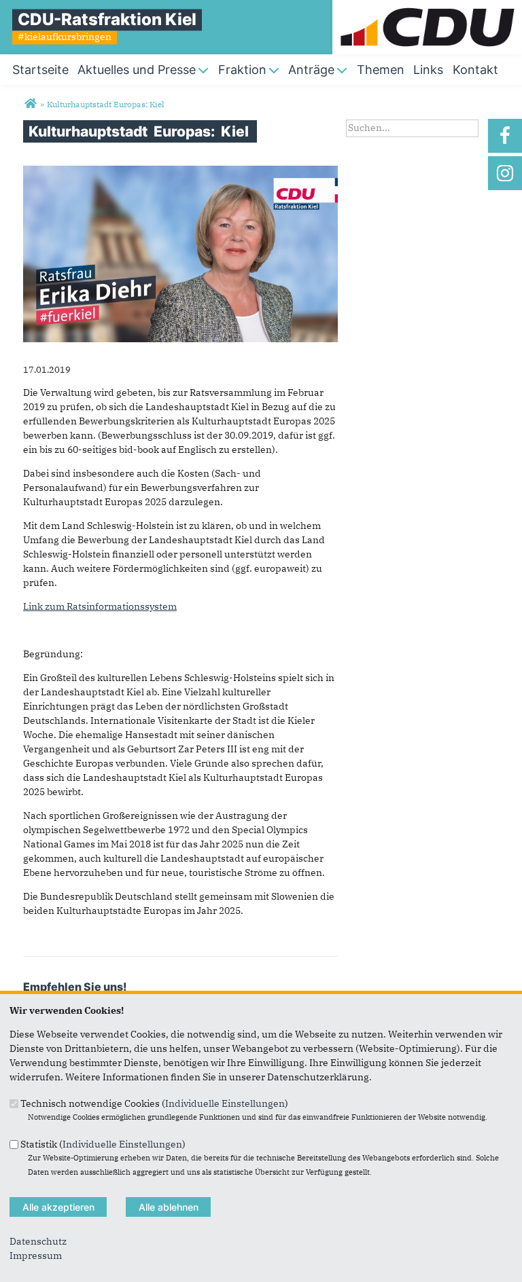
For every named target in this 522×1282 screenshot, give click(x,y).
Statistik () (103, 1143)
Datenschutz (38, 1241)
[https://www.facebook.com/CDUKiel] (505, 136)
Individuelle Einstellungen (225, 1103)
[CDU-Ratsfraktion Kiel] (30, 103)
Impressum (36, 1255)
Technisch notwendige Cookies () (154, 1103)
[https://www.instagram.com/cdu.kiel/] (505, 173)
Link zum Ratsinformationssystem (100, 606)
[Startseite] (427, 7)
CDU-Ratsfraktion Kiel (107, 19)
